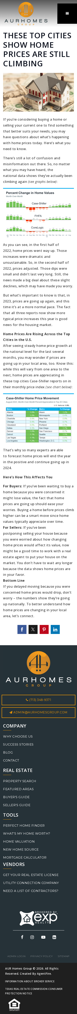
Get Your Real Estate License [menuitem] (31, 875)
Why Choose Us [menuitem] (18, 736)
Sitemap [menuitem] (64, 956)
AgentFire (44, 974)
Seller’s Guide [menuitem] (16, 805)
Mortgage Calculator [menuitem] (25, 857)
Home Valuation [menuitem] (19, 841)
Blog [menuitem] (8, 752)
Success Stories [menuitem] (18, 744)
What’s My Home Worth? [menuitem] (26, 833)
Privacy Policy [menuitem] (41, 956)
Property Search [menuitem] (19, 781)
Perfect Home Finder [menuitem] (24, 825)
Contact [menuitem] (11, 760)
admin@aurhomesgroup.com (40, 712)
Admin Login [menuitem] (16, 956)
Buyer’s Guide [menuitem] (16, 797)
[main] (38, 322)
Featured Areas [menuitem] (18, 789)
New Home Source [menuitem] (21, 849)
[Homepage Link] (26, 13)
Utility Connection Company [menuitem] (31, 883)
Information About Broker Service (29, 981)
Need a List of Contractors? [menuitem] (31, 891)
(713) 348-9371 (39, 700)
